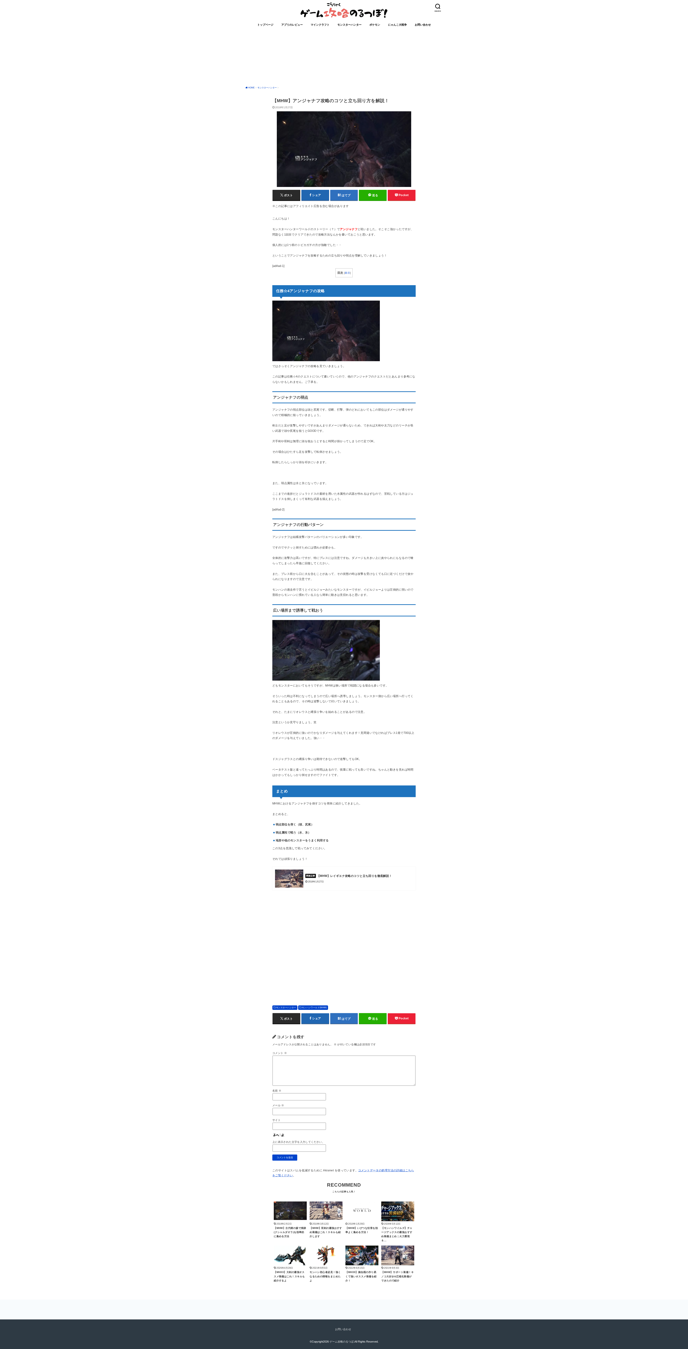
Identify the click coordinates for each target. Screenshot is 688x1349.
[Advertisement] (344, 57)
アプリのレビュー (292, 24)
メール (278, 1105)
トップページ (265, 24)
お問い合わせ (423, 24)
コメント (279, 1053)
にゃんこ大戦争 (397, 24)
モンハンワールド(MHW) (314, 1007)
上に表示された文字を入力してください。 (298, 1142)
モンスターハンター (349, 24)
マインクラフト (320, 24)
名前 (276, 1090)
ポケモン (374, 24)
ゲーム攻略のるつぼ (341, 1341)
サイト (276, 1120)
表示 (347, 272)
